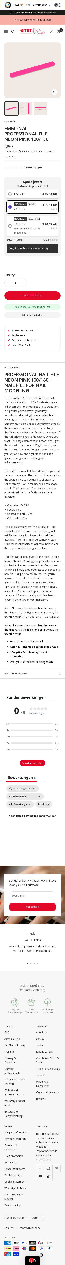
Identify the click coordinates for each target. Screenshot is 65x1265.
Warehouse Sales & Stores (47, 1060)
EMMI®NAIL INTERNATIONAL (14, 1092)
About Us (41, 1032)
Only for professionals (12, 1071)
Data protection (13, 1156)
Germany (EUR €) (15, 1217)
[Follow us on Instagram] (48, 1168)
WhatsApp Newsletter (42, 1084)
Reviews (41, 1098)
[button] (32, 724)
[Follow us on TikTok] (48, 1176)
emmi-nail (10, 121)
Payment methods (15, 1138)
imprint (40, 1075)
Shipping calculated (30, 151)
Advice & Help (12, 1038)
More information (16, 673)
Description (12, 367)
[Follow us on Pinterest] (56, 1168)
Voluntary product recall (14, 1103)
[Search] (12, 31)
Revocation (11, 1162)
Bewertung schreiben (32, 762)
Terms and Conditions (10, 1147)
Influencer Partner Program (14, 1081)
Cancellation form (14, 1168)
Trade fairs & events (48, 1068)
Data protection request (13, 1196)
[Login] (51, 31)
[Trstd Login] (59, 4)
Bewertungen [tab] (21, 777)
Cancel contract (13, 1205)
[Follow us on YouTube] (40, 1176)
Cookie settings (13, 1175)
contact (40, 1045)
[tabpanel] (32, 820)
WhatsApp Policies (15, 1188)
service (40, 1038)
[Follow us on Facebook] (40, 1168)
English (35, 1217)
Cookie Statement (14, 1181)
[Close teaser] (41, 1255)
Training (9, 1051)
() (28, 248)
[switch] (57, 5)
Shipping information (16, 1132)
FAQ (6, 1032)
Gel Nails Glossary (14, 1045)
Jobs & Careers (45, 1051)
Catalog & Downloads (11, 1060)
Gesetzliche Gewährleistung (13, 1114)
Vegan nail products (47, 1092)
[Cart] (59, 31)
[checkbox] (43, 804)
